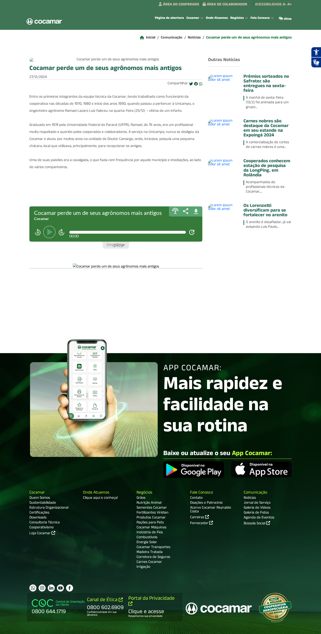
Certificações (39, 513)
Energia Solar (147, 542)
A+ (289, 5)
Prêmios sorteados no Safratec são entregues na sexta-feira (266, 84)
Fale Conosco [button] (260, 18)
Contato (196, 498)
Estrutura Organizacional (48, 508)
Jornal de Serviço (257, 503)
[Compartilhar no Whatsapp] (200, 84)
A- (284, 5)
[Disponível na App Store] (261, 470)
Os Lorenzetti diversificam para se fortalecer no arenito (265, 211)
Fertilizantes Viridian (152, 513)
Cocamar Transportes (153, 547)
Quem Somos (39, 498)
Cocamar (37, 493)
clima (287, 19)
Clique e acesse (146, 612)
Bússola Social (255, 524)
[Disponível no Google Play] (193, 470)
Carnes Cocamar (149, 562)
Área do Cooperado (180, 5)
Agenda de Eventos (259, 518)
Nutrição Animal (149, 503)
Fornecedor (199, 523)
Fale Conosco (201, 493)
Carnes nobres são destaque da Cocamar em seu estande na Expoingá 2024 (266, 128)
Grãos (141, 498)
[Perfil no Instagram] (42, 587)
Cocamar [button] (192, 18)
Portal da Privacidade (151, 599)
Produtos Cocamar (151, 518)
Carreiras (197, 517)
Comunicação (171, 38)
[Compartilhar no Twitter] (191, 84)
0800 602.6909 (105, 608)
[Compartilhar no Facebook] (196, 84)
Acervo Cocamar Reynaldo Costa (210, 510)
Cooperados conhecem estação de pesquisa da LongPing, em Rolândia (266, 168)
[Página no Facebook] (69, 587)
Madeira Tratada (150, 552)
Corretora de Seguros (153, 557)
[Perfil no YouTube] (60, 587)
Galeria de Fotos (256, 513)
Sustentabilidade (42, 503)
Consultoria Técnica (44, 523)
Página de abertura (169, 18)
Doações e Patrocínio (206, 503)
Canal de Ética (103, 600)
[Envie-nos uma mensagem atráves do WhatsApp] (32, 587)
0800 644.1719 (49, 612)
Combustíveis (147, 538)
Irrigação (143, 567)
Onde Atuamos (217, 18)
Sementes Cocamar (152, 508)
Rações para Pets (150, 523)
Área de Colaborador (226, 5)
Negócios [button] (237, 18)
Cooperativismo (41, 528)
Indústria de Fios (150, 533)
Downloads (38, 518)
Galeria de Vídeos (257, 508)
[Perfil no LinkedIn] (51, 587)
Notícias (194, 38)
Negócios (144, 493)
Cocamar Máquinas (151, 528)
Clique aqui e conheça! (100, 498)
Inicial (150, 38)
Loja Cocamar (40, 534)
